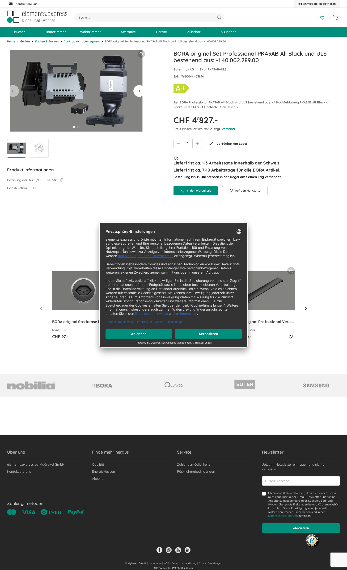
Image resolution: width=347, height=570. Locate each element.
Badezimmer (56, 32)
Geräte (161, 32)
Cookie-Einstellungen (210, 563)
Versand (228, 129)
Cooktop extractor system (82, 41)
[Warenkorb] (335, 17)
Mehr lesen (227, 107)
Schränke (128, 32)
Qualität (98, 464)
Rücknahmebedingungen (196, 471)
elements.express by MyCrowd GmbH (35, 464)
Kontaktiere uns (19, 471)
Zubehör (194, 32)
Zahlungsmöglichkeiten (194, 464)
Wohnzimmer (90, 32)
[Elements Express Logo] (37, 17)
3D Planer (228, 32)
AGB (166, 563)
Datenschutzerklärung (283, 515)
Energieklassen (103, 471)
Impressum (155, 563)
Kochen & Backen (47, 41)
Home (11, 41)
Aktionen (98, 478)
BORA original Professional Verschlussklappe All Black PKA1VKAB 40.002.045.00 (263, 321)
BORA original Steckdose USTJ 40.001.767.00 (83, 321)
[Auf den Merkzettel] (290, 336)
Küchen (19, 32)
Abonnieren (301, 528)
